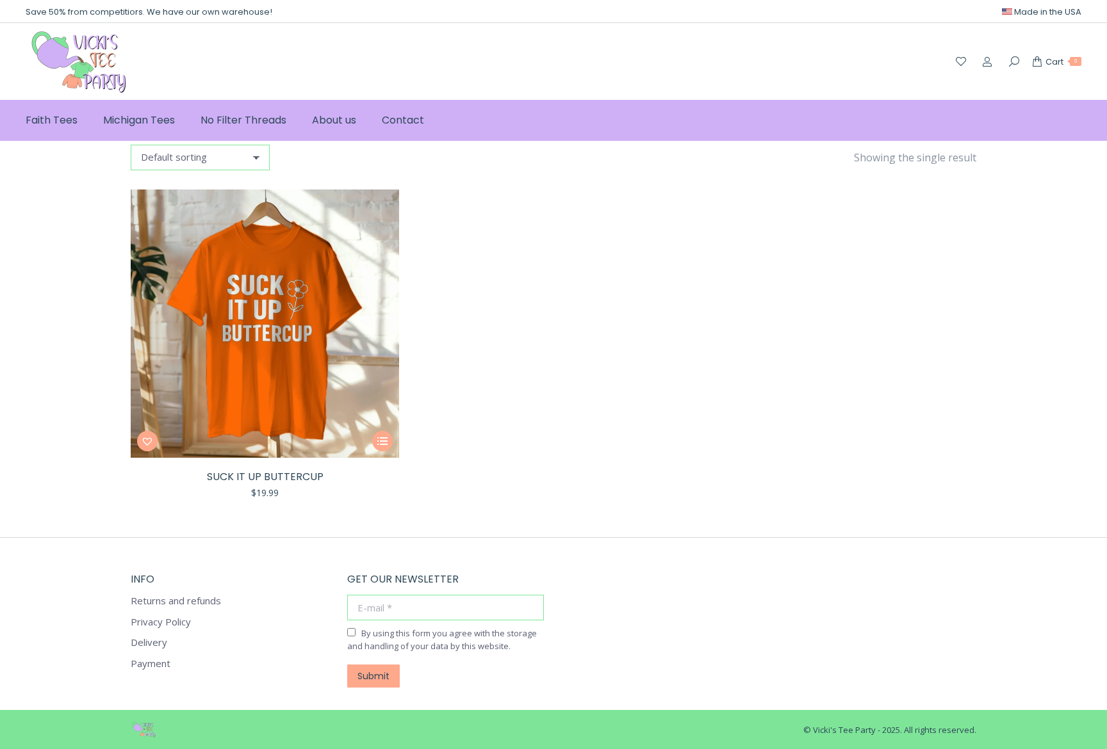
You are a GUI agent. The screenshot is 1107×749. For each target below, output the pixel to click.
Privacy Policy (161, 622)
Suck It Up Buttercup (265, 476)
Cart (1061, 61)
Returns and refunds (176, 601)
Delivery (149, 642)
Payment (150, 663)
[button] (147, 441)
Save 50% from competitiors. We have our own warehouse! (149, 12)
